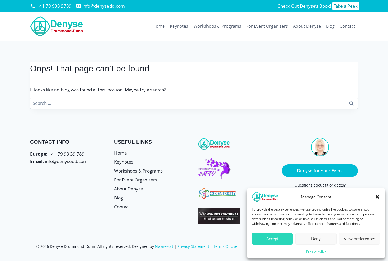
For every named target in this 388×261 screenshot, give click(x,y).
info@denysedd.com (66, 161)
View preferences (359, 238)
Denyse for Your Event (320, 170)
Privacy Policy (316, 251)
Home (159, 26)
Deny (316, 238)
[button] (377, 196)
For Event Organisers (267, 26)
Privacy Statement (193, 246)
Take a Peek (346, 6)
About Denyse (307, 26)
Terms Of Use (225, 246)
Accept (272, 238)
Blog (330, 26)
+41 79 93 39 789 (66, 154)
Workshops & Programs (217, 26)
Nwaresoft (164, 246)
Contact (347, 26)
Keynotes (179, 26)
